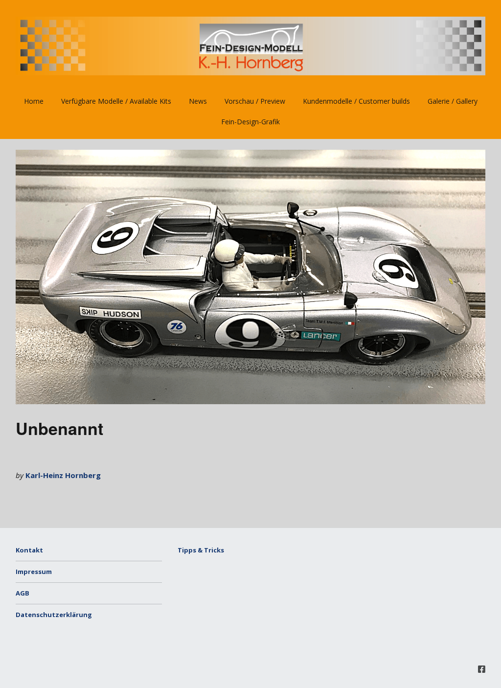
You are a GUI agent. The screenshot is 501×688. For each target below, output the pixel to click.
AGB (22, 593)
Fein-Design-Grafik (250, 121)
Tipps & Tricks (201, 550)
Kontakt (29, 550)
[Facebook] (481, 669)
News (198, 101)
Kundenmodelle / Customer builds (356, 101)
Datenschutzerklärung (54, 614)
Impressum (34, 571)
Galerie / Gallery (453, 101)
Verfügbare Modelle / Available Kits (116, 101)
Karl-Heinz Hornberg (63, 475)
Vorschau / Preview (255, 101)
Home (34, 101)
